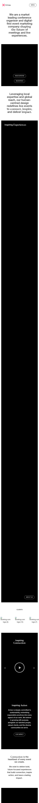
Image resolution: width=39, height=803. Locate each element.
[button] (5, 668)
